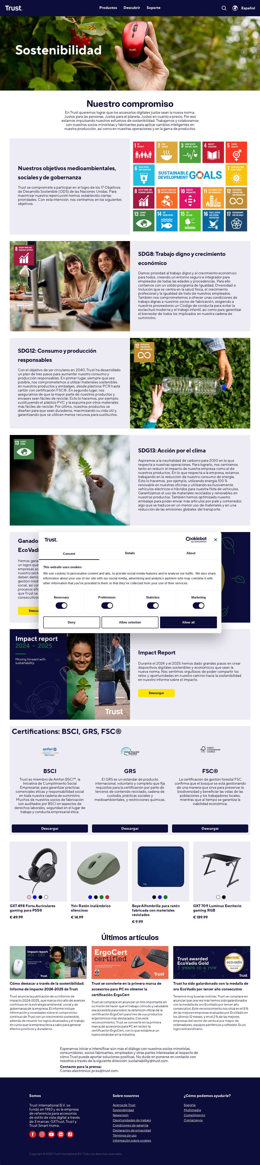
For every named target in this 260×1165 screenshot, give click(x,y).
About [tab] (190, 553)
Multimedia (192, 1110)
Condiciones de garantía (130, 1125)
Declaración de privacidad (132, 1130)
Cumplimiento (194, 1115)
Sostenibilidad (123, 1110)
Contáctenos (193, 1120)
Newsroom (121, 1115)
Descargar (156, 693)
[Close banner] (215, 539)
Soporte (190, 1105)
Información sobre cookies (132, 1140)
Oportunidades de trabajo (132, 1120)
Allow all (188, 622)
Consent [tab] (69, 553)
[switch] (107, 605)
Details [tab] (130, 553)
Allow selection (130, 622)
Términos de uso (125, 1135)
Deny (71, 622)
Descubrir (36, 611)
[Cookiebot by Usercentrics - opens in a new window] (189, 540)
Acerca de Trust (124, 1105)
